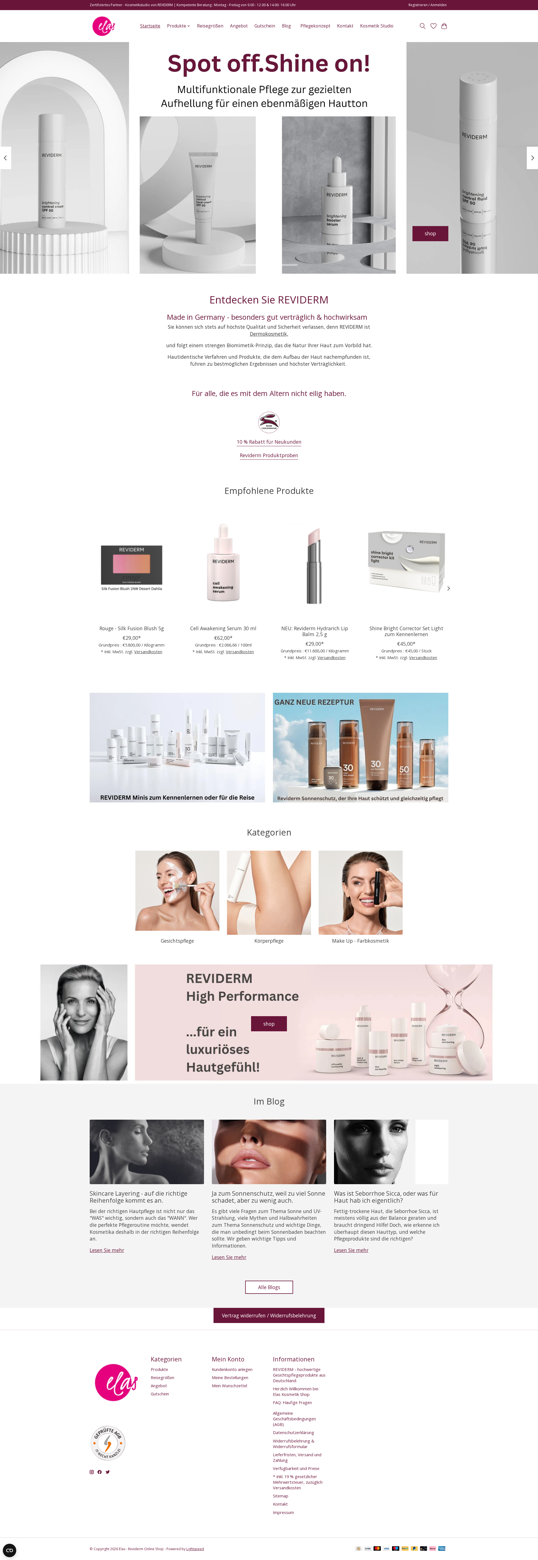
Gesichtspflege (177, 940)
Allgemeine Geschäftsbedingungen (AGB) (294, 1418)
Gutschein (264, 26)
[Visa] (386, 1549)
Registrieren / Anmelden (428, 5)
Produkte (159, 1369)
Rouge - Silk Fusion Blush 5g (131, 628)
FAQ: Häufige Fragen (292, 1402)
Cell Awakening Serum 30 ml (223, 628)
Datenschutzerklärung (293, 1432)
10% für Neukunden (413, 233)
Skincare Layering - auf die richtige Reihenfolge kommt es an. (138, 1196)
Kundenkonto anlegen (232, 1369)
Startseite (150, 26)
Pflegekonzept (315, 26)
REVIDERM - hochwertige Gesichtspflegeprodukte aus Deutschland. (299, 1374)
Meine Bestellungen (230, 1377)
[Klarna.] (432, 1549)
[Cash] (358, 1549)
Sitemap (280, 1496)
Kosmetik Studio (376, 26)
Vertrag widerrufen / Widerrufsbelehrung (269, 1315)
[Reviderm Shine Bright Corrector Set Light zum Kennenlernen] (406, 565)
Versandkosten (148, 651)
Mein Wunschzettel (229, 1385)
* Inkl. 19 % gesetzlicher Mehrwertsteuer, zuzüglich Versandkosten (298, 1482)
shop (269, 1023)
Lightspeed (195, 1549)
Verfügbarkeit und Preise (296, 1468)
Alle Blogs (269, 1287)
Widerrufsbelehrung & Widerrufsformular (293, 1443)
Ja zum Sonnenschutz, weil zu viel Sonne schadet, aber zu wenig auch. (268, 1196)
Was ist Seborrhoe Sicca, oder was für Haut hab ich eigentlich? (386, 1196)
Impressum (283, 1512)
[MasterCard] (377, 1549)
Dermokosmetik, (269, 333)
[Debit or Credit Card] (423, 1549)
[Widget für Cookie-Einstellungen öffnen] (9, 1550)
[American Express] (442, 1549)
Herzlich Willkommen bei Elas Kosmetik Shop (295, 1391)
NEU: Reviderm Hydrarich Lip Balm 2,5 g (314, 631)
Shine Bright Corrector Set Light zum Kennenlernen (406, 631)
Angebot (239, 26)
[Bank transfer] (368, 1549)
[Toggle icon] (423, 26)
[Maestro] (395, 1549)
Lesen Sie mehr (107, 1250)
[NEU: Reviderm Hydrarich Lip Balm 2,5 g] (315, 565)
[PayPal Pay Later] (414, 1549)
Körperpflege (269, 940)
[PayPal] (405, 1549)
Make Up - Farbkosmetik (360, 940)
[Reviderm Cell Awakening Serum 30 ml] (223, 565)
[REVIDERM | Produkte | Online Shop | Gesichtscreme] (104, 26)
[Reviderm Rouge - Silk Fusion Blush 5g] (131, 565)
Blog (286, 26)
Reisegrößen (210, 26)
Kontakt (345, 26)
